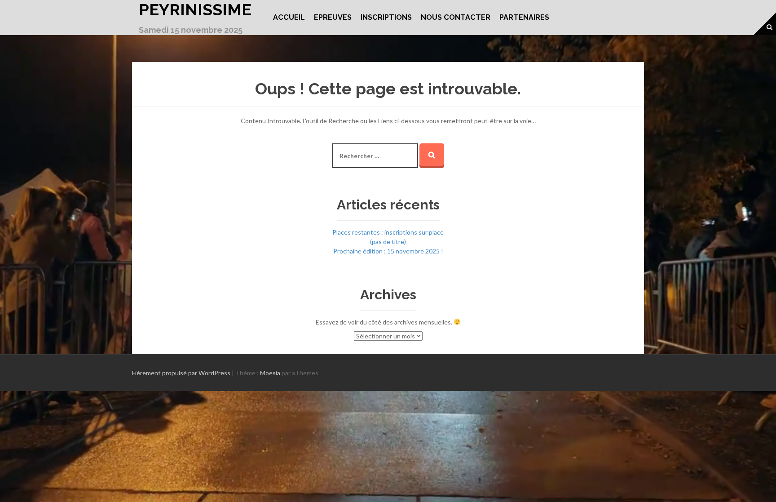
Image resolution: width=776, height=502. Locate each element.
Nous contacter (455, 17)
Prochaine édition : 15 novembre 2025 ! (388, 251)
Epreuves (333, 17)
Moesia (270, 373)
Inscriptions (386, 17)
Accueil (289, 17)
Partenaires (524, 17)
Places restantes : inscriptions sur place (388, 232)
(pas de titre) (388, 241)
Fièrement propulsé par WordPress (181, 373)
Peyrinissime (195, 9)
